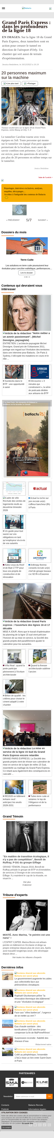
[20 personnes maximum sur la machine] (3, 119)
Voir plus (27, 882)
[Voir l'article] (49, 403)
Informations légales (37, 1109)
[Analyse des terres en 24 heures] (50, 119)
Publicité (5, 1109)
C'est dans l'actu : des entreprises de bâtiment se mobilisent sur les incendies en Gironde (20, 402)
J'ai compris (6, 1127)
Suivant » (43, 220)
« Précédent (13, 220)
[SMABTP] (12, 1082)
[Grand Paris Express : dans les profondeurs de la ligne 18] (19, 210)
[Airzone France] (27, 1082)
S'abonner (27, 885)
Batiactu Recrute (35, 1105)
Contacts (5, 1105)
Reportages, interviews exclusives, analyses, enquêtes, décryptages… (25, 191)
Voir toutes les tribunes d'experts (27, 957)
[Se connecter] (50, 7)
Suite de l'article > (45, 177)
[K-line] (42, 1082)
